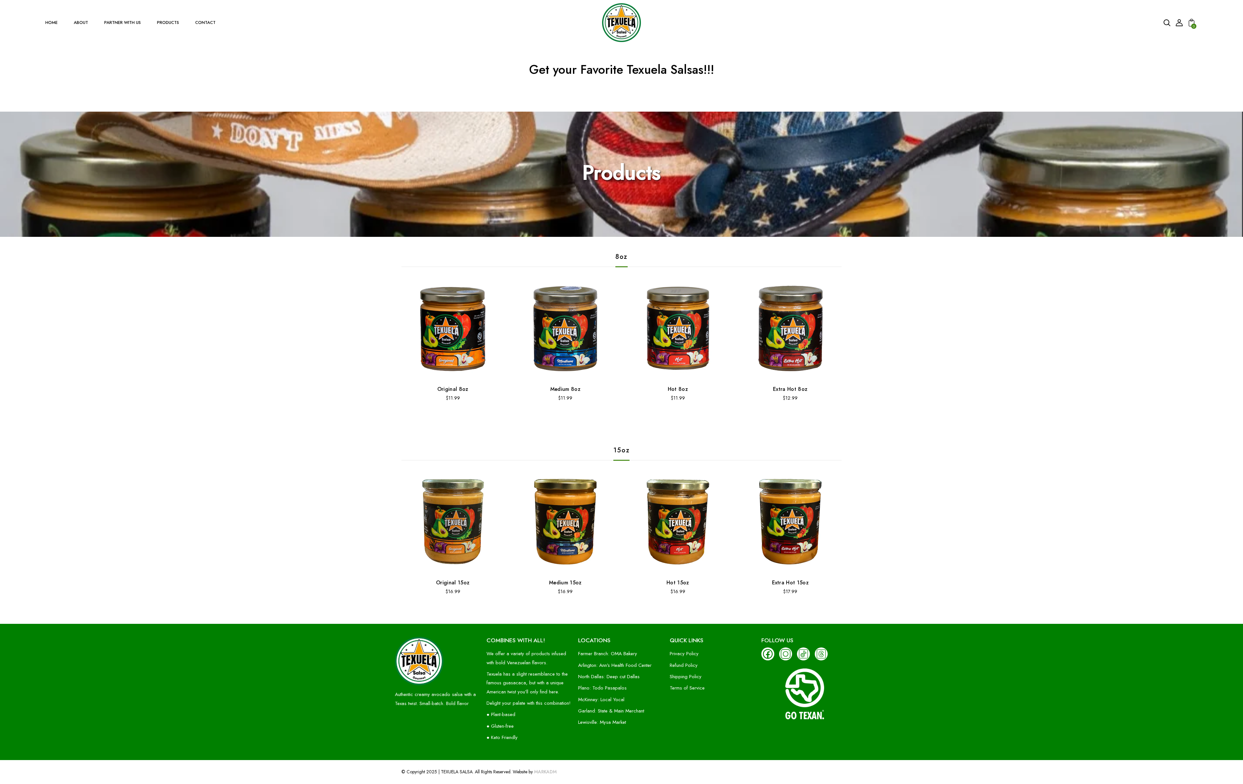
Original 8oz (452, 389)
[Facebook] (767, 653)
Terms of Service (687, 687)
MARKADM (545, 771)
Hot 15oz (677, 582)
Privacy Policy (684, 653)
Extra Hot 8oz (790, 389)
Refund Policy (684, 665)
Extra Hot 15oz (790, 582)
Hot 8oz (678, 389)
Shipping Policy (685, 676)
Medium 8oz (565, 389)
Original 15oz (452, 582)
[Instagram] (785, 653)
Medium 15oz (565, 582)
